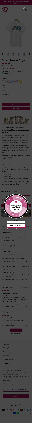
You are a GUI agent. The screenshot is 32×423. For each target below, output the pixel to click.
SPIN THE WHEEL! (16, 226)
